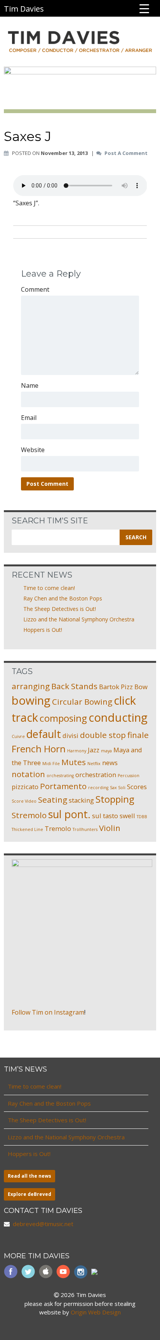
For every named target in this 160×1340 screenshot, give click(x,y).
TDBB (142, 816)
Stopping (115, 799)
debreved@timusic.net (43, 1224)
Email (29, 417)
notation (28, 774)
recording (98, 787)
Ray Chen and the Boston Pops (62, 598)
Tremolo (58, 828)
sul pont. (69, 814)
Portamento (63, 786)
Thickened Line (27, 829)
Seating (52, 799)
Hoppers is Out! (42, 629)
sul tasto (105, 815)
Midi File (51, 763)
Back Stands (74, 686)
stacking (81, 800)
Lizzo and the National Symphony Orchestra (78, 619)
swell (127, 815)
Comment (35, 289)
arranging (31, 686)
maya (106, 750)
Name (29, 385)
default (43, 734)
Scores (137, 786)
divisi (70, 735)
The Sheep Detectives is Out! (59, 608)
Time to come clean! (49, 588)
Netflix (94, 763)
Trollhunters (85, 829)
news (110, 762)
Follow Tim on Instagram (48, 1012)
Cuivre (18, 736)
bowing (31, 700)
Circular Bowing (82, 701)
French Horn (39, 748)
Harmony (76, 750)
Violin (109, 827)
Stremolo (29, 815)
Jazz (93, 749)
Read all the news (29, 1176)
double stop (103, 734)
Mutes (73, 762)
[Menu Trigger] (144, 8)
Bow (141, 686)
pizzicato (25, 786)
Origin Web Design (96, 1312)
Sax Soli (117, 787)
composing (63, 718)
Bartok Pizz (116, 686)
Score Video (24, 801)
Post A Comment (126, 153)
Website (33, 450)
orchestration (95, 774)
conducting (118, 717)
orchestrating (60, 775)
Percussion (128, 775)
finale (138, 734)
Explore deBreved (29, 1194)
